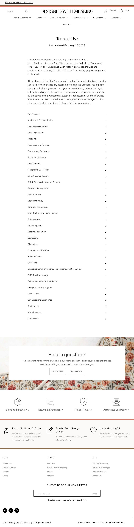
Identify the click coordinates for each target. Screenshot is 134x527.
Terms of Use (98, 522)
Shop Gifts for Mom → (14, 2)
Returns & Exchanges (101, 467)
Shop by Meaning (21, 17)
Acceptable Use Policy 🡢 (116, 409)
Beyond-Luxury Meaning (57, 467)
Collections (98, 17)
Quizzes (50, 475)
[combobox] (17, 11)
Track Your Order (99, 471)
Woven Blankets (57, 17)
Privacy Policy (80, 500)
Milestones (7, 464)
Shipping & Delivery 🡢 (17, 409)
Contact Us (57, 371)
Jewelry (39, 17)
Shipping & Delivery (100, 464)
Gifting (5, 475)
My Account (76, 371)
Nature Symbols (9, 467)
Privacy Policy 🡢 (83, 409)
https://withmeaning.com (40, 63)
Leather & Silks (79, 17)
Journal (66, 24)
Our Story (114, 17)
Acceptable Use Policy (115, 522)
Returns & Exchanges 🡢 (50, 409)
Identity (6, 471)
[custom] (5, 510)
